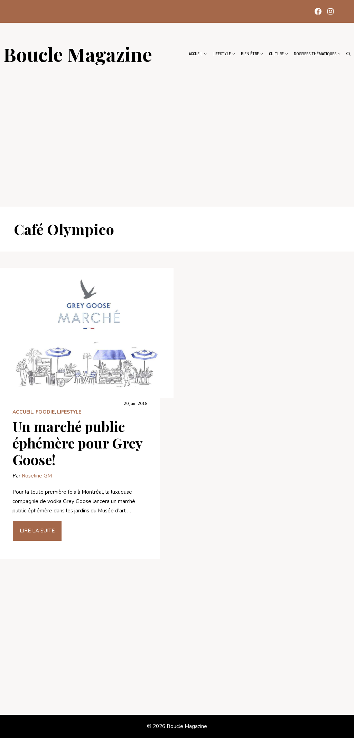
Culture (276, 53)
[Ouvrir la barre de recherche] (348, 54)
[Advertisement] (177, 132)
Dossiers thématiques (315, 53)
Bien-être (250, 53)
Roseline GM (37, 475)
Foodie (45, 412)
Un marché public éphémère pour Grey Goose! (77, 443)
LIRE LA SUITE (37, 530)
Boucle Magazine (77, 54)
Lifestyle (222, 53)
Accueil (196, 53)
